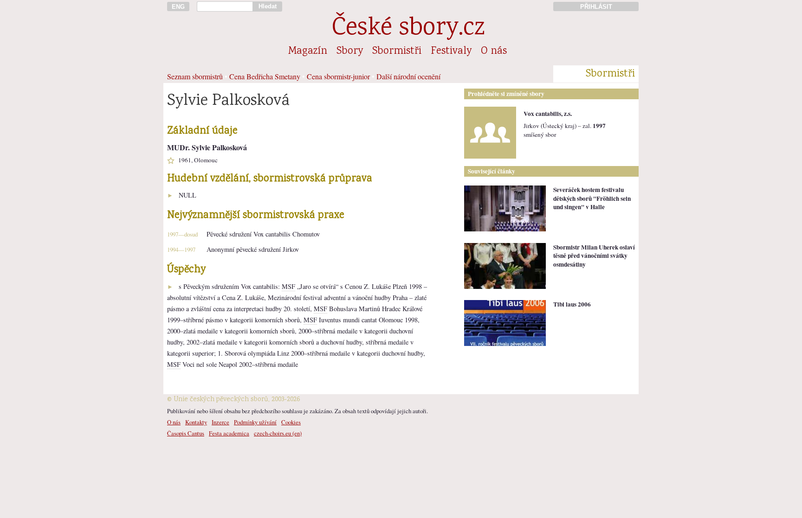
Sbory (349, 51)
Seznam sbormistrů (195, 76)
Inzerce (220, 422)
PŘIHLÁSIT (596, 6)
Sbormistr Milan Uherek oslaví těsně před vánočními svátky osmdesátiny (594, 256)
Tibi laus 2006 (572, 304)
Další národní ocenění (408, 76)
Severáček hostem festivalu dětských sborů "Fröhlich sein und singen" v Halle (592, 198)
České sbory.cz (408, 29)
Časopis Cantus (185, 433)
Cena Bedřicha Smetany (264, 76)
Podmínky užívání (255, 422)
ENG (178, 6)
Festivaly (451, 51)
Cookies (291, 422)
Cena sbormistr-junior (338, 76)
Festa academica (229, 433)
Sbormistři (396, 51)
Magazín (307, 51)
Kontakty (196, 422)
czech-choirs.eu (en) (278, 433)
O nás (494, 51)
